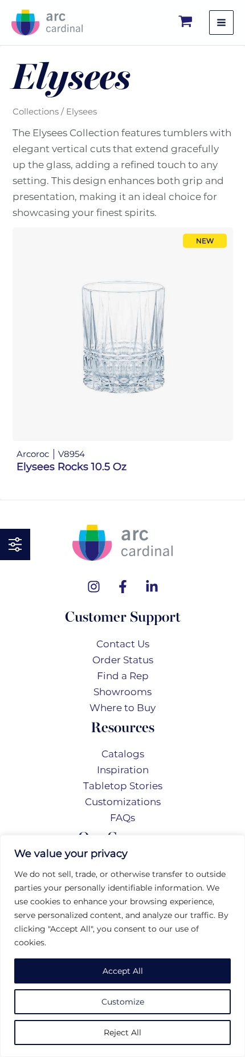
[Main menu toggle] (221, 22)
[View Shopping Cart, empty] (186, 22)
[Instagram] (93, 586)
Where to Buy (122, 707)
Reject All (122, 1032)
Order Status (122, 660)
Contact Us (122, 644)
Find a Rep (123, 675)
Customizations (123, 801)
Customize (122, 1002)
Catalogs (122, 754)
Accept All (123, 971)
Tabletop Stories (122, 785)
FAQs (122, 817)
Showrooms (122, 691)
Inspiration (123, 770)
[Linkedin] (151, 586)
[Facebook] (122, 586)
